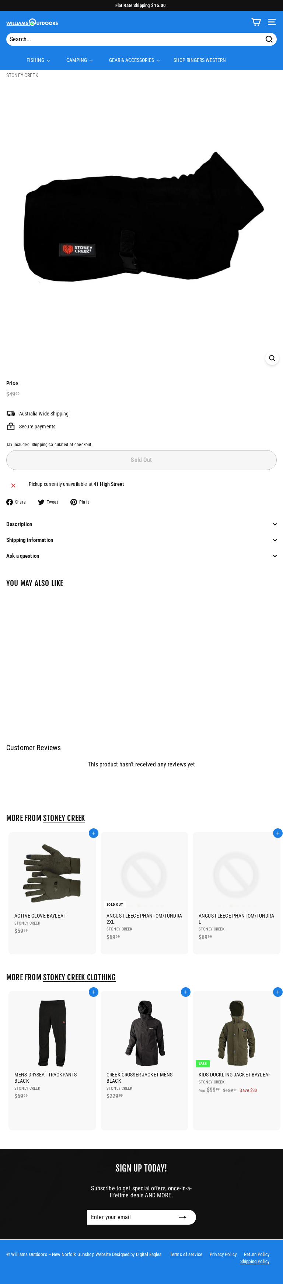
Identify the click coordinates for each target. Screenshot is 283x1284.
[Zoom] (272, 358)
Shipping (40, 444)
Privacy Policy (223, 1254)
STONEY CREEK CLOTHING (79, 977)
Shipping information (29, 540)
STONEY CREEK (22, 75)
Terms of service (186, 1254)
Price (12, 383)
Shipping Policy (254, 1261)
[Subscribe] (183, 1217)
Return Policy (256, 1254)
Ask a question (22, 556)
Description (19, 524)
